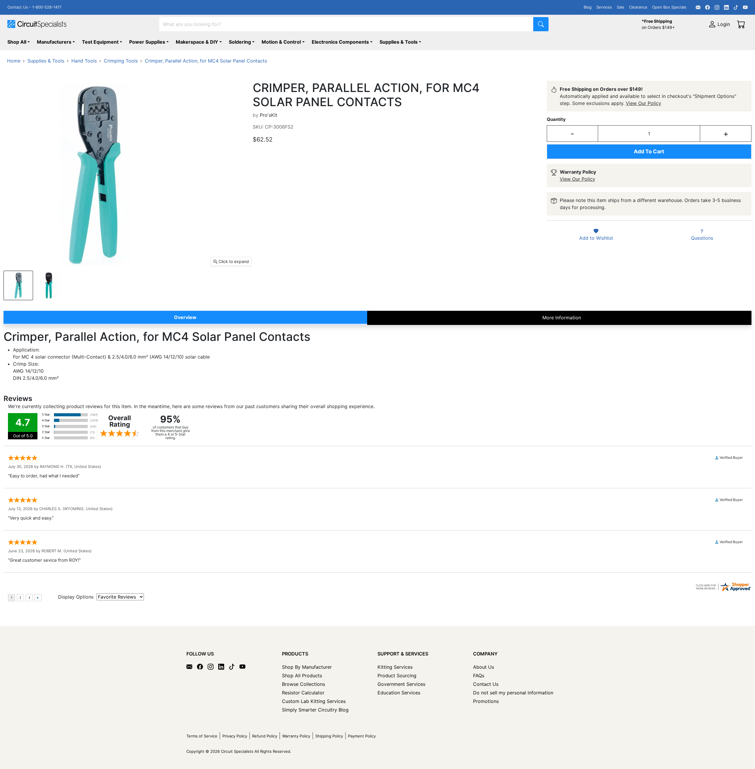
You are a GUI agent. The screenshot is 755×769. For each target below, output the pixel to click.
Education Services (399, 693)
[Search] (541, 24)
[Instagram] (717, 7)
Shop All (16, 42)
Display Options (75, 597)
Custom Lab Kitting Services (314, 701)
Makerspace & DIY (197, 42)
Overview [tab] (185, 317)
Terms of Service (201, 736)
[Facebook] (707, 7)
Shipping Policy (329, 736)
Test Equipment (100, 42)
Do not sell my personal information (513, 693)
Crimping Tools (121, 61)
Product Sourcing (397, 675)
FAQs (478, 675)
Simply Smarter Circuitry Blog (315, 710)
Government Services (401, 684)
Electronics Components (340, 42)
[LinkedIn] (726, 7)
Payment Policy (362, 736)
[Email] (698, 7)
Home (13, 61)
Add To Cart (649, 151)
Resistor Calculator (303, 693)
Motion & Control (281, 42)
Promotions (486, 701)
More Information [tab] (561, 318)
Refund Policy (264, 736)
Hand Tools (84, 61)
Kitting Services (395, 667)
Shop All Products (302, 675)
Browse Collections (303, 684)
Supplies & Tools (399, 42)
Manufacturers (54, 42)
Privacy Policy (234, 736)
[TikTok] (735, 7)
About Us (483, 667)
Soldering (240, 42)
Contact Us (485, 684)
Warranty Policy (296, 736)
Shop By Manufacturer (307, 667)
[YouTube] (745, 7)
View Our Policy (643, 103)
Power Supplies (147, 42)
